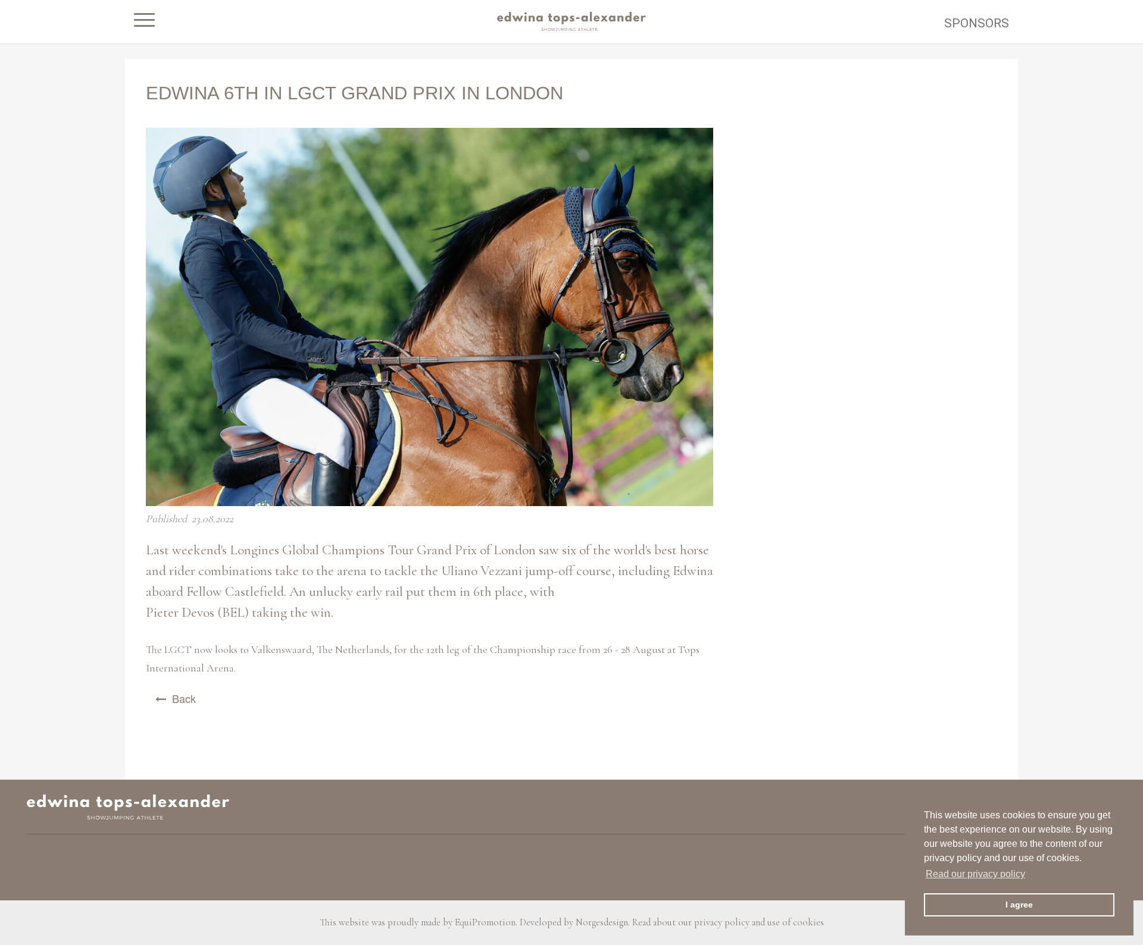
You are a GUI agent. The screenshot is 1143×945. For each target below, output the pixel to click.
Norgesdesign (602, 922)
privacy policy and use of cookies (759, 922)
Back (184, 698)
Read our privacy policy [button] (975, 874)
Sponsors (976, 23)
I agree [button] (1019, 904)
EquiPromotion (485, 922)
